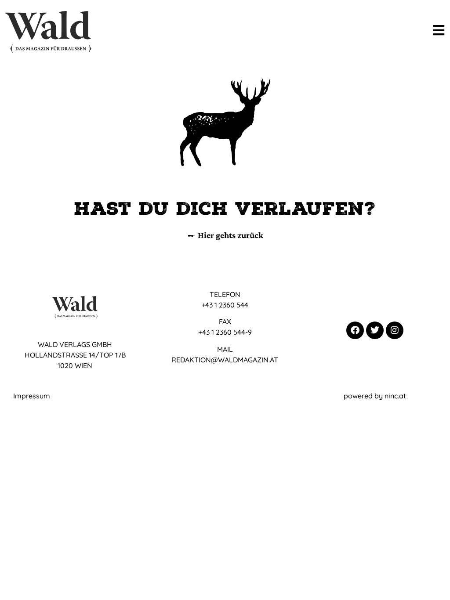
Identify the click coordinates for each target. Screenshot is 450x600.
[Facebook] (355, 330)
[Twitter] (375, 330)
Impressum (31, 395)
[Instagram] (394, 330)
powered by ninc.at (375, 395)
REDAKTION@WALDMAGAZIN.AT (224, 359)
